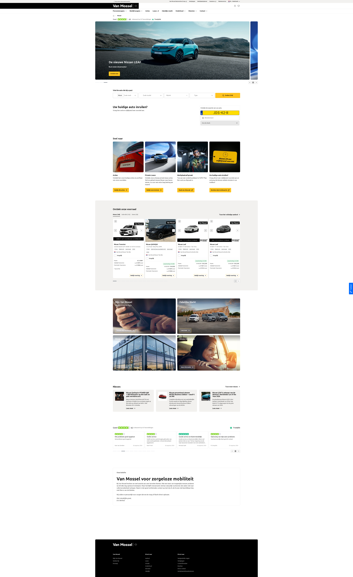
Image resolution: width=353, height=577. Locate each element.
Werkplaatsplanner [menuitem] (202, 1)
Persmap (115, 563)
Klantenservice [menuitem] (222, 1)
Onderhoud (148, 566)
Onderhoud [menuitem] (179, 11)
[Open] (136, 95)
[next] (256, 82)
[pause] (253, 82)
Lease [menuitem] (155, 11)
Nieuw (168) (116, 214)
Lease (147, 561)
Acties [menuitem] (147, 11)
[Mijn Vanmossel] (234, 5)
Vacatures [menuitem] (212, 1)
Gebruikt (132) (126, 214)
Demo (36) (135, 214)
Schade (147, 563)
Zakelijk (147, 571)
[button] (234, 5)
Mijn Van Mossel (117, 558)
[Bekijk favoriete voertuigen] (238, 5)
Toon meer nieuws (231, 387)
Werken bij (116, 561)
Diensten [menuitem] (192, 11)
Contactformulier (182, 563)
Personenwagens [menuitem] (119, 11)
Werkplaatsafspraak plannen (186, 571)
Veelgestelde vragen (184, 558)
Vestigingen (181, 561)
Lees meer (129, 408)
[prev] (249, 82)
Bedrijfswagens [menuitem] (135, 11)
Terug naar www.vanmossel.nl (122, 1)
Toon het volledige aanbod (228, 215)
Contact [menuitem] (202, 11)
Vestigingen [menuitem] (192, 1)
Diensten (147, 568)
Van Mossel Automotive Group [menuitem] (177, 1)
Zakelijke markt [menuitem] (167, 11)
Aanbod (147, 558)
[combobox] (129, 95)
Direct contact (182, 568)
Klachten (180, 566)
